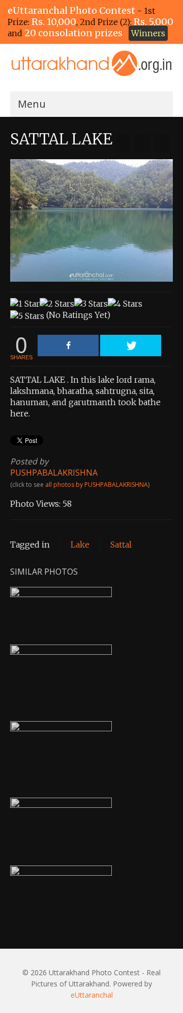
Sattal (121, 544)
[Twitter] (130, 345)
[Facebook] (68, 345)
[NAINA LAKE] (162, 143)
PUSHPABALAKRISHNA (54, 472)
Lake (80, 544)
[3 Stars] (91, 303)
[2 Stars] (57, 303)
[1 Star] (25, 303)
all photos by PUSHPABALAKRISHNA (96, 484)
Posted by (29, 461)
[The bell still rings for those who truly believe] (123, 143)
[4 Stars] (125, 303)
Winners (148, 33)
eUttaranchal (92, 995)
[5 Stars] (27, 316)
